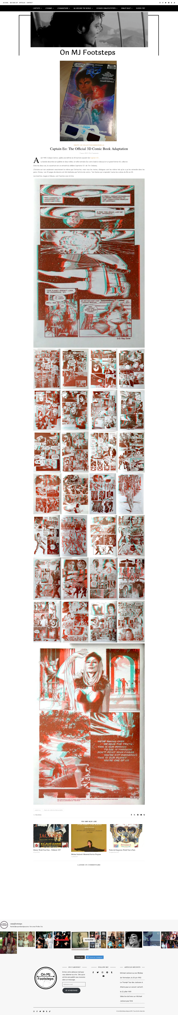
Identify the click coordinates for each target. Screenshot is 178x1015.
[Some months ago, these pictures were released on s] (62, 939)
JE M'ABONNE (71, 990)
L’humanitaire (62, 8)
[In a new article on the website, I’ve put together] (98, 939)
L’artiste (36, 8)
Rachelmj (38, 815)
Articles (22, 2)
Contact (30, 2)
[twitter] (166, 2)
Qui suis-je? (14, 2)
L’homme (48, 8)
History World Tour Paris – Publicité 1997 (47, 850)
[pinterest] (169, 2)
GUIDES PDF (140, 8)
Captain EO (94, 158)
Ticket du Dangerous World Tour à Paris (122, 850)
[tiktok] (174, 2)
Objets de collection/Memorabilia (89, 145)
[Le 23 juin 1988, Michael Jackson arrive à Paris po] (151, 938)
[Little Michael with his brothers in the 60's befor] (26, 939)
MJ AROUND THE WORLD (82, 8)
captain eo (38, 810)
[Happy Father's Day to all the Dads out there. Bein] (169, 939)
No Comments (93, 153)
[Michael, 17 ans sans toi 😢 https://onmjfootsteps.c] (133, 939)
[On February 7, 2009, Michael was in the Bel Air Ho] (115, 939)
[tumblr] (171, 2)
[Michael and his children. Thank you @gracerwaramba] (8, 942)
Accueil (5, 2)
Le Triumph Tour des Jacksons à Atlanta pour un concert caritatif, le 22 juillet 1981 (131, 987)
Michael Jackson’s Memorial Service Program (86, 854)
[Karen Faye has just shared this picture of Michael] (80, 940)
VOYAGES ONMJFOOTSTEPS (106, 8)
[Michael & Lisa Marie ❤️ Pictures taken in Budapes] (44, 939)
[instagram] (160, 2)
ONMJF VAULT (126, 8)
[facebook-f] (163, 2)
